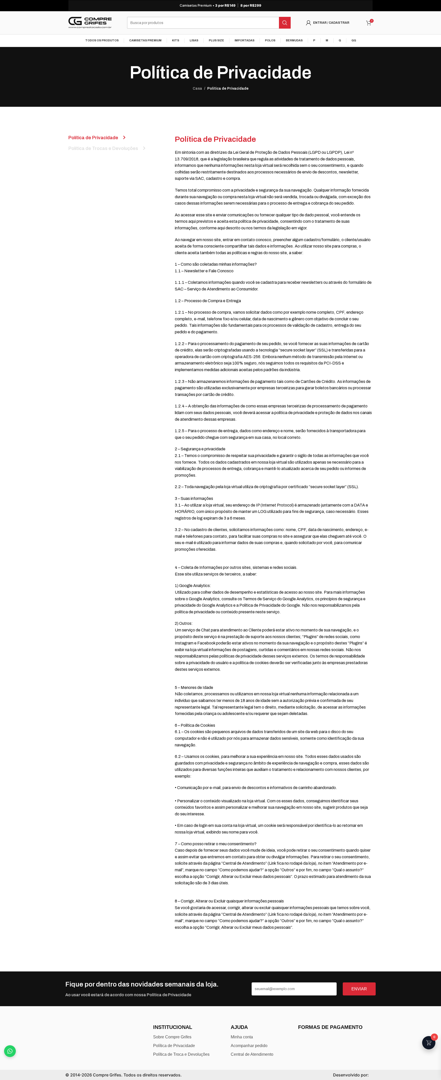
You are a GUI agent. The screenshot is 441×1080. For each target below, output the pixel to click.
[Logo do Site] (90, 23)
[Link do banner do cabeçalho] (220, 5)
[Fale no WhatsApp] (10, 1051)
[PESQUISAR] (285, 23)
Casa (197, 88)
